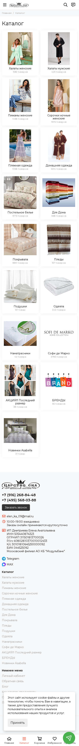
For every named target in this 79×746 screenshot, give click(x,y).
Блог (5, 686)
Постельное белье (15, 609)
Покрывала (9, 620)
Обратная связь (13, 681)
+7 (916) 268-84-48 (19, 495)
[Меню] (5, 5)
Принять (18, 723)
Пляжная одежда (14, 598)
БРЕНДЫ (8, 658)
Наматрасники (12, 641)
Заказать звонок (16, 507)
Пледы (6, 625)
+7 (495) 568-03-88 (19, 500)
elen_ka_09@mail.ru (20, 516)
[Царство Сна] (19, 4)
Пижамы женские (14, 588)
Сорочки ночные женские (20, 593)
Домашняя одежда (15, 604)
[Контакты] (73, 5)
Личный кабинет (13, 676)
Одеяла (7, 636)
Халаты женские (13, 577)
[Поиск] (65, 5)
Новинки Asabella (14, 663)
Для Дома (9, 615)
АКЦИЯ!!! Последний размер (22, 652)
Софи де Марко (13, 647)
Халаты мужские (13, 582)
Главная (7, 13)
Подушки (8, 631)
